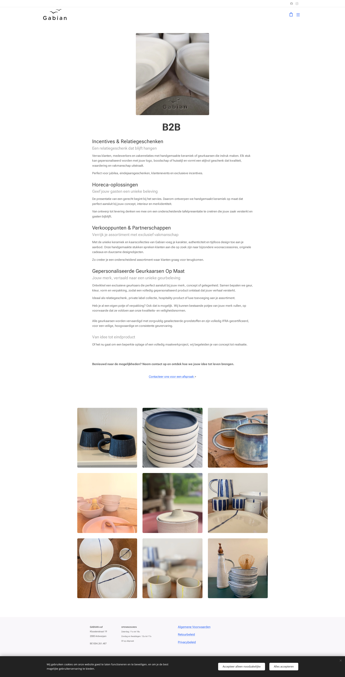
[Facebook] (291, 4)
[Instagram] (297, 4)
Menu (299, 14)
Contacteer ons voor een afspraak (172, 376)
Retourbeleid (186, 634)
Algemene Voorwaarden (194, 627)
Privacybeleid (187, 642)
